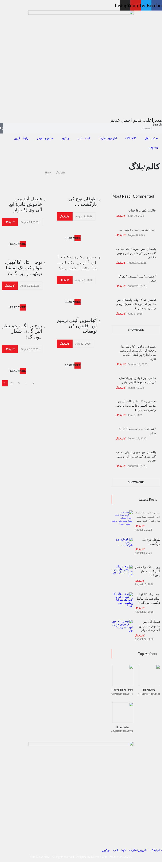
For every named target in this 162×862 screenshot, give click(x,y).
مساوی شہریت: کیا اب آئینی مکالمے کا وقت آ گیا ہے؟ (77, 262)
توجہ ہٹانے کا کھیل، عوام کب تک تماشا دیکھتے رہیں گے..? (23, 268)
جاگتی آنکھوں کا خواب (142, 210)
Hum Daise (122, 727)
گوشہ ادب (83, 138)
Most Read (122, 196)
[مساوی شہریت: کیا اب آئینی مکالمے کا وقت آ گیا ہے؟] (122, 520)
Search (157, 124)
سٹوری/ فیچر (45, 138)
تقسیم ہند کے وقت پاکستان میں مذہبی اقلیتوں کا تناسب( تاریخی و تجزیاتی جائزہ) (136, 304)
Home (48, 172)
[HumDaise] (149, 675)
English (153, 147)
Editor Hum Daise (122, 689)
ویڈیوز (65, 138)
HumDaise (149, 689)
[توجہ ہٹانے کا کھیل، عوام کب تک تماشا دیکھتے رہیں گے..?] (122, 602)
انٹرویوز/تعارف (108, 138)
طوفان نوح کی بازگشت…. (83, 201)
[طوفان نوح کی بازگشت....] (122, 548)
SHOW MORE (136, 329)
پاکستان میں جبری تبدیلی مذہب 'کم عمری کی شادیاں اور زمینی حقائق (136, 253)
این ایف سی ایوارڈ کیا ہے (138, 229)
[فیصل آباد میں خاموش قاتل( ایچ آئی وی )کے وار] (122, 630)
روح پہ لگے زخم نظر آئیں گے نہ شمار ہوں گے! (22, 331)
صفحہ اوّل (151, 138)
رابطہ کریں (21, 138)
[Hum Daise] (122, 712)
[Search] (1, 128)
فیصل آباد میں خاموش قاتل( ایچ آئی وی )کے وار (25, 204)
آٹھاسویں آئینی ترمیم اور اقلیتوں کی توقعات (77, 326)
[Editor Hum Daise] (122, 675)
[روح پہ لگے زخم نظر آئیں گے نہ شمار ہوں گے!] (122, 575)
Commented (143, 196)
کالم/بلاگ (130, 138)
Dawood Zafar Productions (107, 856)
